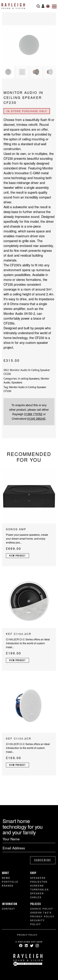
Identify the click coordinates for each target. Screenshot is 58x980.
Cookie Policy (41, 908)
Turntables (39, 889)
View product (17, 556)
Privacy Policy (42, 916)
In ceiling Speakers (28, 378)
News (6, 877)
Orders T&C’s (41, 912)
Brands (8, 885)
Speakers (16, 382)
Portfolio (10, 881)
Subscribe (42, 860)
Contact (8, 908)
